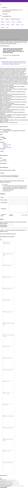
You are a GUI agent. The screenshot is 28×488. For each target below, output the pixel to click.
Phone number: (4, 200)
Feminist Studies (7, 346)
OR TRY (20, 10)
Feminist (5, 143)
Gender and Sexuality (8, 358)
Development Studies (8, 311)
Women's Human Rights (8, 462)
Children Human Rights (8, 288)
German (13, 22)
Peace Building (6, 393)
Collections (5, 184)
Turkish (2, 27)
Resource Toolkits (7, 451)
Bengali (7, 19)
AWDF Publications (7, 265)
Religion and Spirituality (8, 427)
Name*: (2, 197)
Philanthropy (6, 404)
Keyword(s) (2, 482)
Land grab (5, 146)
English (2, 22)
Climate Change (7, 300)
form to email (24, 215)
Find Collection (4, 226)
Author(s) (2, 481)
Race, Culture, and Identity (8, 416)
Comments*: (3, 208)
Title (1, 479)
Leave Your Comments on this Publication (9, 176)
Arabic (2, 19)
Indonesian (19, 22)
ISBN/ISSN (2, 484)
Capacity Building (7, 277)
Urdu (7, 27)
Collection (2, 485)
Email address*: (4, 202)
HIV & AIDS (6, 381)
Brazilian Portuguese (15, 19)
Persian (12, 24)
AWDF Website (6, 191)
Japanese (3, 24)
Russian (18, 24)
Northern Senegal (7, 147)
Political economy (7, 144)
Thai (22, 24)
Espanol (8, 22)
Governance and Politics (8, 369)
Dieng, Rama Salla (7, 55)
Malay (7, 24)
